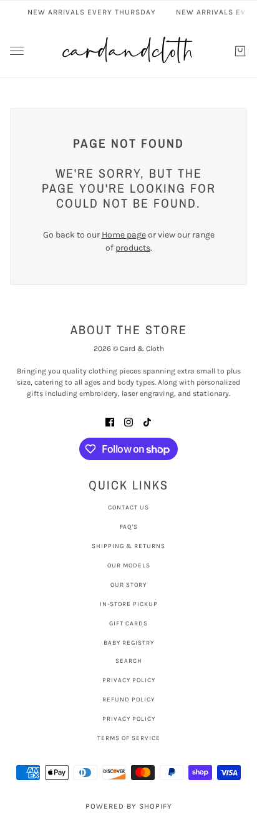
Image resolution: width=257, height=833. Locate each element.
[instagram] (128, 421)
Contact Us (128, 507)
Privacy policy (128, 719)
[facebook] (109, 421)
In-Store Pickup (129, 604)
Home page (124, 234)
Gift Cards (128, 623)
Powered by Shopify (128, 806)
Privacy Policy (128, 680)
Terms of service (128, 738)
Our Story (128, 585)
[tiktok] (147, 421)
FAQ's (129, 527)
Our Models (128, 565)
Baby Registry (129, 643)
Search (128, 661)
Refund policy (128, 699)
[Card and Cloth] (128, 51)
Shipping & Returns (128, 546)
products (132, 248)
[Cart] (240, 51)
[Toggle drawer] (17, 51)
